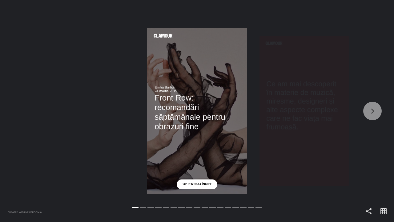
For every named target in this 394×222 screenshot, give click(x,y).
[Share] (368, 211)
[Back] (98, 111)
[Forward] (295, 111)
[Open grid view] (383, 211)
